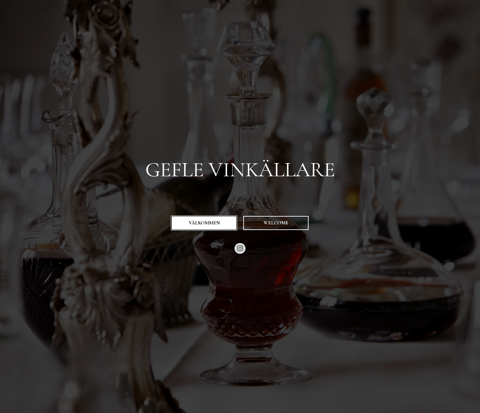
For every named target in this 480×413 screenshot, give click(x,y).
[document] (240, 206)
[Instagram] (240, 248)
